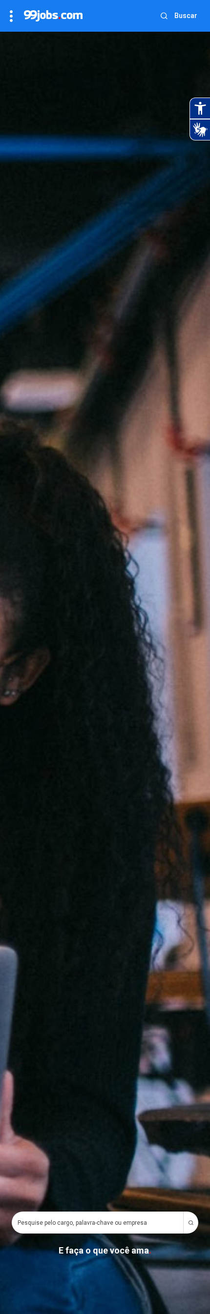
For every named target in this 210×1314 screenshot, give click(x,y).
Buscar (185, 16)
